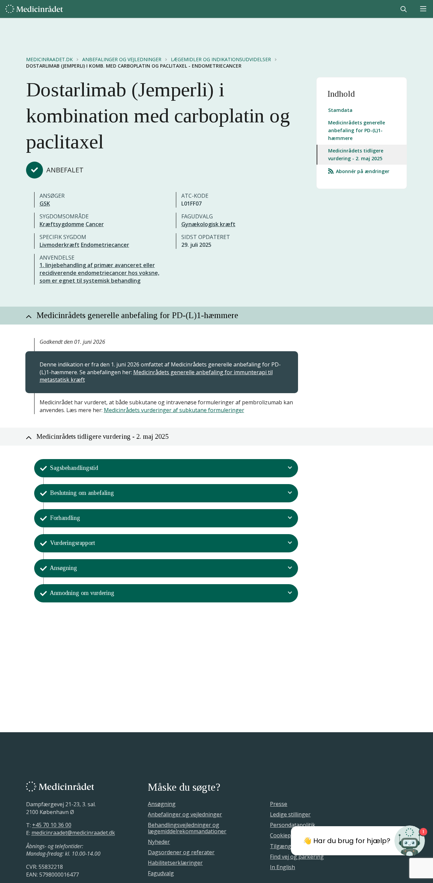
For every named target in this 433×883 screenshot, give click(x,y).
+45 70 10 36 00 (51, 825)
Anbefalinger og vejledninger (121, 59)
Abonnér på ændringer (362, 171)
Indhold (341, 94)
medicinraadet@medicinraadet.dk (73, 833)
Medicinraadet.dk (49, 59)
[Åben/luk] (290, 468)
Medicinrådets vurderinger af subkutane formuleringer (174, 410)
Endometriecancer (105, 244)
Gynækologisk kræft (208, 224)
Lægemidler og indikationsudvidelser (221, 59)
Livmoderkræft (59, 244)
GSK (45, 203)
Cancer (95, 224)
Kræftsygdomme (62, 224)
